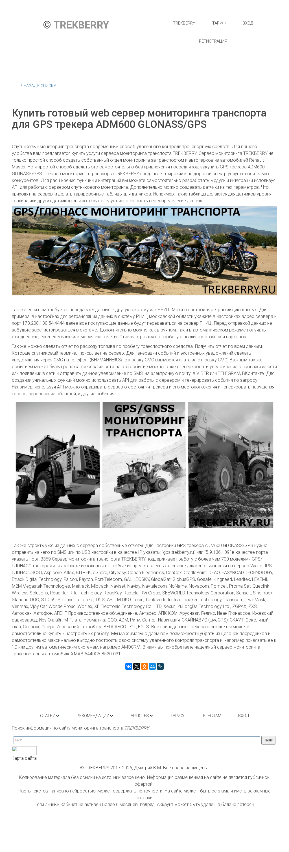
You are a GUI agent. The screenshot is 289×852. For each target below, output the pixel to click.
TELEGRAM (211, 715)
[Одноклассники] (144, 666)
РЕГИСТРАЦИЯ (213, 41)
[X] (136, 666)
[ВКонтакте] (128, 666)
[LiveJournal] (160, 666)
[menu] (213, 32)
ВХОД (247, 23)
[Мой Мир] (152, 666)
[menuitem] (184, 23)
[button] (50, 716)
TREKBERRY (184, 23)
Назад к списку (39, 86)
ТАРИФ (218, 23)
